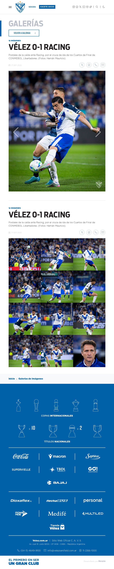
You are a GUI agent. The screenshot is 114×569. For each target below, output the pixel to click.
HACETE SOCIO (47, 7)
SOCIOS (32, 7)
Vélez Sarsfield (20, 7)
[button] (82, 64)
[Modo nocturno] (101, 7)
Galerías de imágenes (30, 379)
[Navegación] (10, 7)
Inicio (12, 379)
